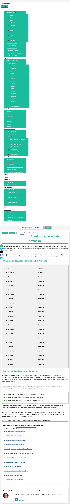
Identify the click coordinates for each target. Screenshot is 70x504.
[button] (2, 224)
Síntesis (12, 103)
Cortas (11, 17)
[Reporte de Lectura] (6, 3)
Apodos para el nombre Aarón (13, 480)
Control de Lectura (11, 45)
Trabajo (9, 126)
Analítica (12, 15)
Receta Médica (10, 162)
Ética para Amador (14, 149)
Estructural (12, 25)
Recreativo (13, 101)
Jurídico (12, 86)
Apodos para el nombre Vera (13, 466)
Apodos (12, 233)
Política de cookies (11, 215)
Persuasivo (13, 96)
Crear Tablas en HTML (12, 199)
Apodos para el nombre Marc (13, 436)
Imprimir (6, 157)
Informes (13, 83)
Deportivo (13, 70)
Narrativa (13, 91)
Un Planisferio (10, 164)
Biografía (13, 65)
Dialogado (13, 73)
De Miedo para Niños (12, 184)
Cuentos (6, 179)
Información (7, 210)
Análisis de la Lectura (12, 43)
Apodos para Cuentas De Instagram (15, 440)
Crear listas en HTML (12, 197)
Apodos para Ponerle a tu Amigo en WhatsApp (18, 453)
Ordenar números (11, 194)
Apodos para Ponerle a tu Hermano (15, 458)
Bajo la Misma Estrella (15, 141)
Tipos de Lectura (11, 12)
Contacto (9, 212)
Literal (11, 30)
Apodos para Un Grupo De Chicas (14, 462)
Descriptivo (13, 68)
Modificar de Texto (11, 189)
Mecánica (12, 32)
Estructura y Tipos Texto (13, 60)
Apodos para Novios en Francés (14, 444)
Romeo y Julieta (13, 154)
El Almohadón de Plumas (16, 144)
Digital (12, 75)
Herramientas (8, 187)
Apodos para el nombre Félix (13, 475)
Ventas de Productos (15, 106)
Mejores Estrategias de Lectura (14, 53)
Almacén (9, 111)
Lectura (6, 10)
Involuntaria (13, 27)
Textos (6, 58)
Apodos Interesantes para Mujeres (15, 431)
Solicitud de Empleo (11, 169)
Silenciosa (12, 40)
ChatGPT (7, 177)
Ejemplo (9, 136)
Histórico (13, 78)
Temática (9, 124)
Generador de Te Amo (12, 202)
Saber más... (21, 500)
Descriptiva (10, 116)
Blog (5, 207)
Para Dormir (10, 182)
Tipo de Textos (11, 63)
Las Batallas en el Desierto (16, 151)
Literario (13, 88)
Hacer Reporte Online (12, 131)
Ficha (5, 108)
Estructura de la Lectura (12, 50)
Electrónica (10, 119)
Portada (4, 233)
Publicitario (13, 98)
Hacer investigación (11, 134)
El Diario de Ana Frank (15, 146)
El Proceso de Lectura (12, 48)
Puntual (12, 35)
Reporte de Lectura (9, 129)
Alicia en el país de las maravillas (17, 139)
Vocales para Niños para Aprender (15, 172)
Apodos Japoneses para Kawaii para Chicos (18, 449)
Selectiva (12, 38)
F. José (22, 234)
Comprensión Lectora (12, 55)
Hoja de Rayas (10, 159)
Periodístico (13, 93)
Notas (6, 174)
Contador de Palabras (12, 192)
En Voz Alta (12, 22)
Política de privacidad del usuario (15, 217)
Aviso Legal (10, 220)
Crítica (11, 20)
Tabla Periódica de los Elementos (15, 167)
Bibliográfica (10, 113)
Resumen (9, 121)
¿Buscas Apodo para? (10, 428)
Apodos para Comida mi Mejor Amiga (16, 471)
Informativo (13, 81)
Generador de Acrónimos (13, 205)
